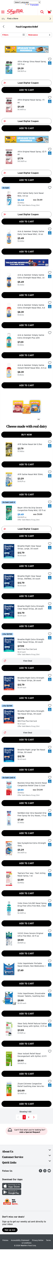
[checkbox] (50, 59)
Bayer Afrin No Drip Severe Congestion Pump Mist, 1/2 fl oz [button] (32, 509)
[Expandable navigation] (3, 12)
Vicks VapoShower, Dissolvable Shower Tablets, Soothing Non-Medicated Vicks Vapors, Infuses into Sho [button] (32, 995)
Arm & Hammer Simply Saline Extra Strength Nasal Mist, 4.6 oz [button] (31, 306)
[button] (42, 12)
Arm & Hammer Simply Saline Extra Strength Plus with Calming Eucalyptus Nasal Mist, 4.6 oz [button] (32, 336)
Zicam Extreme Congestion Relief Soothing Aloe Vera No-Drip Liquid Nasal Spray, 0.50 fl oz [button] (32, 1085)
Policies (5, 1240)
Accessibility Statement (20, 1240)
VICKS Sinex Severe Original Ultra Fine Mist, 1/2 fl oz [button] (30, 934)
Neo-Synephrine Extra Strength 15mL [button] (32, 844)
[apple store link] (11, 1188)
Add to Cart (26, 90)
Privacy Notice (37, 1240)
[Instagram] (44, 1171)
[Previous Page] (18, 1117)
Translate (34, 5)
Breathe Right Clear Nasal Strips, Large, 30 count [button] (29, 547)
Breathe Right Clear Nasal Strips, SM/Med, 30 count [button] (29, 577)
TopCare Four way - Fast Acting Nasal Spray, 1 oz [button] (31, 874)
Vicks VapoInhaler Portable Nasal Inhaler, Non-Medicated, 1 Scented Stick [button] (31, 965)
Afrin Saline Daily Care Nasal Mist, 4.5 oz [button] (31, 194)
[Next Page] (34, 1117)
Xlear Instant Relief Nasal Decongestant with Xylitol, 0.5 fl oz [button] (32, 1055)
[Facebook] (40, 1171)
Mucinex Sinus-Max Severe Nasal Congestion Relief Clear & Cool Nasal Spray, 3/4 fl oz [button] (32, 784)
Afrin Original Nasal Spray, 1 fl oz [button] (31, 101)
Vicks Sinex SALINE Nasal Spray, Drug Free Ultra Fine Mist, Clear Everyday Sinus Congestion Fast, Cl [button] (32, 904)
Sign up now (9, 1230)
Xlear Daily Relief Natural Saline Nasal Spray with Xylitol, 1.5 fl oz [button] (32, 1024)
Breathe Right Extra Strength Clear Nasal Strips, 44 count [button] (31, 640)
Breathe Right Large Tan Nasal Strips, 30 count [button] (31, 751)
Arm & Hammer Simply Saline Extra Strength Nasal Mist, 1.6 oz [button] (31, 276)
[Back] (3, 26)
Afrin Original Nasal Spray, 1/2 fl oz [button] (32, 153)
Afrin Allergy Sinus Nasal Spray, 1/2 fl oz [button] (32, 63)
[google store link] (11, 1194)
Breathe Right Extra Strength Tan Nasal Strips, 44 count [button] (31, 712)
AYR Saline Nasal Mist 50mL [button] (30, 474)
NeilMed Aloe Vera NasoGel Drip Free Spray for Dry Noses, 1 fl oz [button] (32, 814)
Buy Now (26, 434)
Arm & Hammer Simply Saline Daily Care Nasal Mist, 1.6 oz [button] (31, 232)
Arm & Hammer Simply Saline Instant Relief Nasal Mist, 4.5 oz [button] (32, 366)
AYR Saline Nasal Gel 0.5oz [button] (30, 444)
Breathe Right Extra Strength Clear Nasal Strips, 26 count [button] (31, 607)
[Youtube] (49, 1171)
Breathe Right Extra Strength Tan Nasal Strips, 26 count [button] (31, 679)
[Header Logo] (15, 12)
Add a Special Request (29, 1132)
